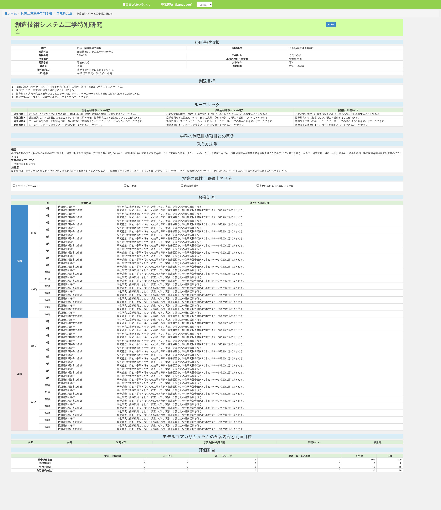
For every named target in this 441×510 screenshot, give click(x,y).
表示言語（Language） (177, 4)
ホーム (12, 13)
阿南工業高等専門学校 (36, 13)
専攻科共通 (64, 13)
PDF (330, 24)
